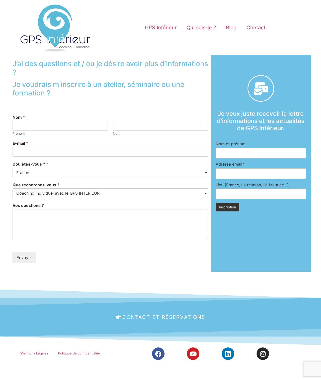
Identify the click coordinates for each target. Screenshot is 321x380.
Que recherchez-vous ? (36, 184)
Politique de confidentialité (79, 353)
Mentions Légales (34, 353)
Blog (231, 28)
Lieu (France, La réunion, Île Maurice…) (252, 185)
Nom (19, 117)
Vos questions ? (28, 205)
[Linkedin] (228, 353)
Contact (256, 28)
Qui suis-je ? (201, 28)
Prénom (19, 134)
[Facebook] (158, 353)
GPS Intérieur (161, 28)
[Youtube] (193, 353)
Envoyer (24, 257)
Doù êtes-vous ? (30, 164)
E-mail (20, 143)
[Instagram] (263, 353)
